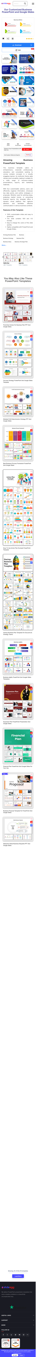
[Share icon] (8, 38)
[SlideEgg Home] (18, 1287)
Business (21, 235)
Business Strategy (8, 238)
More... (4, 245)
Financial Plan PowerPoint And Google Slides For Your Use (17, 767)
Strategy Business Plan (9, 235)
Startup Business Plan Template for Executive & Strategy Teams (17, 633)
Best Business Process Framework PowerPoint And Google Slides (17, 464)
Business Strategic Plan (21, 241)
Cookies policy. (17, 1353)
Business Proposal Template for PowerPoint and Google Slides (17, 811)
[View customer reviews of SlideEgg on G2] (15, 1320)
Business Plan (20, 238)
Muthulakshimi (27, 145)
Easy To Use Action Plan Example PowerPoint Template (16, 549)
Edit (26, 49)
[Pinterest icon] (12, 38)
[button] (31, 289)
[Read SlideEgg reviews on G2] (5, 1320)
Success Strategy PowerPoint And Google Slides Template (17, 381)
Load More (18, 1276)
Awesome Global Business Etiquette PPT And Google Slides (16, 844)
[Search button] (25, 3)
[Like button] (3, 38)
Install (27, 149)
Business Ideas (7, 241)
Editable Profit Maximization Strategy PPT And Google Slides (17, 420)
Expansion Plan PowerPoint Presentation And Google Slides (16, 722)
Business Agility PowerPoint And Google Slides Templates (17, 678)
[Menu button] (33, 3)
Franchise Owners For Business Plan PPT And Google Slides (16, 325)
